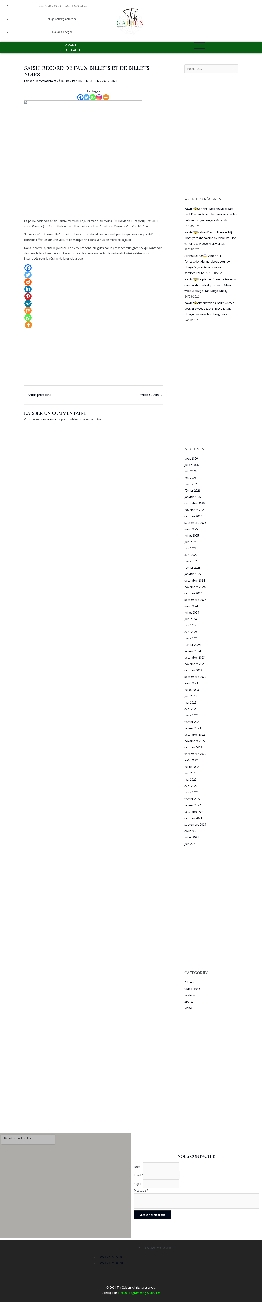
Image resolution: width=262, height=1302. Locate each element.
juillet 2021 (191, 837)
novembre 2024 (194, 587)
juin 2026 (190, 471)
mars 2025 (191, 561)
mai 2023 (190, 702)
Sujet (138, 1184)
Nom (138, 1167)
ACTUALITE (73, 50)
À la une (64, 81)
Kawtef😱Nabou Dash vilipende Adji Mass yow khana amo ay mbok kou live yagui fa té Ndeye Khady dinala (210, 238)
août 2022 (191, 760)
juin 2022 (190, 773)
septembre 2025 (195, 523)
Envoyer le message (152, 1214)
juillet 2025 (191, 535)
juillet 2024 (191, 613)
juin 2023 (190, 696)
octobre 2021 (193, 818)
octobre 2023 (193, 670)
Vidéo (188, 1008)
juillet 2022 (191, 767)
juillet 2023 (191, 690)
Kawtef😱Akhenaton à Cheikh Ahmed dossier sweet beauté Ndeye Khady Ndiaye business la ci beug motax (209, 308)
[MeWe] (28, 303)
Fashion (189, 995)
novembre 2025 (194, 510)
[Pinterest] (28, 296)
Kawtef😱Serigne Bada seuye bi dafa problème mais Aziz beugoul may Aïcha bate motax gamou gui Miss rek (210, 214)
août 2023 (191, 683)
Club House (192, 989)
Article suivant (151, 395)
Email (138, 1175)
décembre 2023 (194, 657)
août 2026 (191, 458)
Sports (188, 1002)
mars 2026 (191, 484)
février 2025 (192, 568)
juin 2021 (190, 844)
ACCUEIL (70, 45)
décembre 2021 (194, 812)
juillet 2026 (191, 465)
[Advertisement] (93, 192)
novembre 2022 (194, 741)
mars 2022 (191, 792)
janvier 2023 (192, 728)
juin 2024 (190, 619)
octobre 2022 (193, 747)
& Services (153, 1293)
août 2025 (191, 529)
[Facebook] (80, 97)
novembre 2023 (194, 664)
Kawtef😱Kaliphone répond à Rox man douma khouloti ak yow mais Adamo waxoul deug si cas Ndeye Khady (210, 285)
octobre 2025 (193, 516)
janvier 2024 (192, 651)
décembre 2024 (194, 580)
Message (141, 1190)
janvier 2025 (192, 574)
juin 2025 (190, 542)
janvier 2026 (192, 497)
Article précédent (37, 395)
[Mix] (28, 310)
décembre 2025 (194, 503)
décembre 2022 (194, 735)
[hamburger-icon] (199, 45)
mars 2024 (191, 638)
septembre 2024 (195, 600)
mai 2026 (190, 478)
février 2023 (192, 722)
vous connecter (50, 419)
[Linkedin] (28, 289)
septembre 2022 (195, 754)
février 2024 (192, 645)
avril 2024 (190, 632)
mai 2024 (190, 625)
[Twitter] (86, 97)
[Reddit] (28, 282)
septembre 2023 (195, 677)
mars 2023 (191, 715)
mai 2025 (190, 548)
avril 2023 (190, 709)
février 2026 (192, 491)
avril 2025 (190, 555)
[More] (106, 97)
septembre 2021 (195, 824)
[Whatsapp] (93, 97)
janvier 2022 (192, 805)
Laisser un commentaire (40, 81)
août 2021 (191, 831)
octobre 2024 (193, 593)
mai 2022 (190, 779)
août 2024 (191, 606)
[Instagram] (99, 97)
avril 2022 (190, 786)
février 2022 (192, 799)
